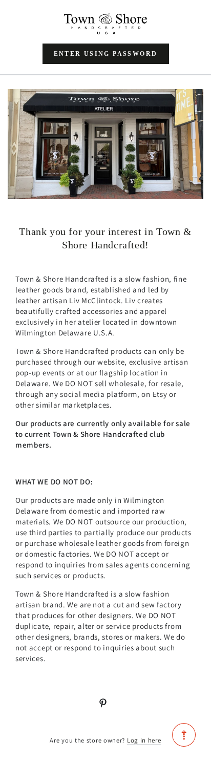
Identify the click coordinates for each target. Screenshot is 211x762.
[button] (106, 54)
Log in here (144, 740)
